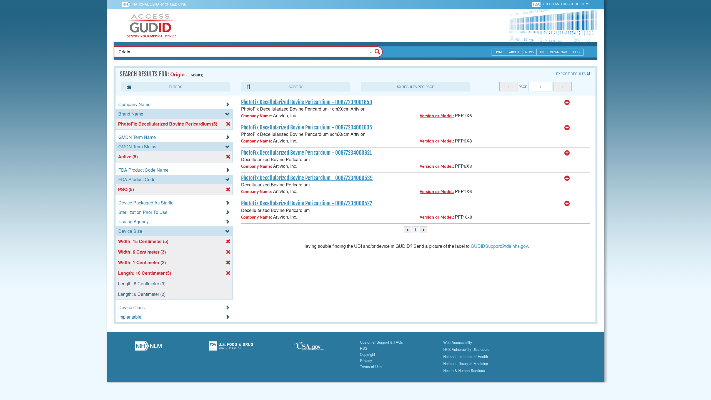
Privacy (366, 360)
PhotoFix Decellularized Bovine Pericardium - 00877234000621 (306, 152)
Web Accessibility (457, 342)
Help (576, 52)
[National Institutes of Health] (127, 4)
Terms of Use (371, 366)
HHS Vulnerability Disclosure (466, 349)
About (514, 52)
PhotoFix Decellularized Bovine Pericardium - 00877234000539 (307, 178)
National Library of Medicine (159, 4)
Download (558, 52)
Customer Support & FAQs (381, 342)
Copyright (367, 354)
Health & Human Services (464, 370)
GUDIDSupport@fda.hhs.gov (499, 246)
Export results (571, 73)
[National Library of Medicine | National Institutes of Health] (148, 347)
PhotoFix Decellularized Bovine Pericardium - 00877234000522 (306, 203)
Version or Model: (437, 116)
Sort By (296, 86)
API (541, 52)
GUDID (151, 25)
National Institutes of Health (465, 356)
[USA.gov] (314, 347)
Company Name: (256, 116)
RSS (363, 348)
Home (499, 52)
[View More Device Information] (567, 102)
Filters (175, 86)
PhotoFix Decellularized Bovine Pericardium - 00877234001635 (306, 127)
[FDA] (536, 3)
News (529, 52)
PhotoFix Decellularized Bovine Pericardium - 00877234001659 (306, 102)
